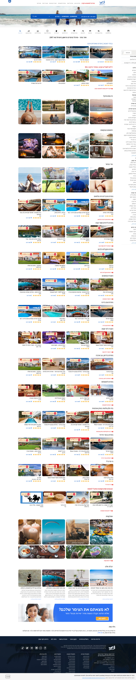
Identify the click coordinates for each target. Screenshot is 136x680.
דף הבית (112, 666)
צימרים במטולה (71, 663)
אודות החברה (111, 668)
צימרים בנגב (86, 661)
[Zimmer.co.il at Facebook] (45, 647)
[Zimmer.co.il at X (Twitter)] (27, 647)
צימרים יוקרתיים (57, 659)
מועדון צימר (111, 669)
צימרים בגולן (86, 666)
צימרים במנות (72, 671)
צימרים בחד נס (71, 658)
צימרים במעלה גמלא (70, 673)
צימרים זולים (58, 658)
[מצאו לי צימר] (65, 612)
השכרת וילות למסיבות (42, 659)
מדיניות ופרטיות (95, 639)
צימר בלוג (53, 639)
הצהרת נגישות (63, 639)
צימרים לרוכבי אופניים (56, 669)
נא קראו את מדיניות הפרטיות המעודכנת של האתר (93, 678)
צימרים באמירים (71, 656)
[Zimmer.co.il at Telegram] (31, 647)
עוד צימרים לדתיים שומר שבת (105, 246)
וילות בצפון (44, 658)
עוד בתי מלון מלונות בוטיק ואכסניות (104, 431)
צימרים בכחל (72, 661)
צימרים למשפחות (62, 3)
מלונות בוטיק (44, 663)
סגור (8, 676)
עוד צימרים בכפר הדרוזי (106, 458)
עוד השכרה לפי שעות (107, 352)
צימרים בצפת (72, 666)
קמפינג (59, 668)
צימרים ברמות (72, 669)
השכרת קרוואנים (53, 3)
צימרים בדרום (86, 659)
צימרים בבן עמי (71, 664)
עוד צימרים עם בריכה (107, 325)
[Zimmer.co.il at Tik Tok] (22, 647)
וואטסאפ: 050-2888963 (108, 659)
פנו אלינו (100, 633)
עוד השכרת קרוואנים (107, 299)
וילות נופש (44, 656)
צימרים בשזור (72, 659)
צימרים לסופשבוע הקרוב (88, 3)
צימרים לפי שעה (57, 666)
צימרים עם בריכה (57, 673)
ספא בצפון (44, 661)
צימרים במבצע (57, 656)
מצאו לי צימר (45, 3)
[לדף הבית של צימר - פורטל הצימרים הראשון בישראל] (112, 648)
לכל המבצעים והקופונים (106, 511)
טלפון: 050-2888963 (109, 658)
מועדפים (39, 3)
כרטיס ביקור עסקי (43, 639)
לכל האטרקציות (107, 560)
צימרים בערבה (86, 663)
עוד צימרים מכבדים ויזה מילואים (105, 219)
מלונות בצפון (44, 664)
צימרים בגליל (86, 668)
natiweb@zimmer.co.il (108, 664)
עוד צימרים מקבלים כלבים (106, 272)
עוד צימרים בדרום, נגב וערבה (105, 378)
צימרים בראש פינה (71, 668)
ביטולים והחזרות (83, 639)
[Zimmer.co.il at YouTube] (36, 646)
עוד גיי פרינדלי (108, 484)
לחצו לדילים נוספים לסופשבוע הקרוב (103, 88)
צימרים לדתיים (57, 661)
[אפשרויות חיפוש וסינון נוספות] (57, 24)
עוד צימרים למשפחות (107, 405)
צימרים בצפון (77, 3)
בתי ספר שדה (58, 671)
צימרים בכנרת (86, 664)
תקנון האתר (73, 639)
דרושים (112, 671)
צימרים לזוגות (70, 3)
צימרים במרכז (86, 658)
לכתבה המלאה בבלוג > (35, 599)
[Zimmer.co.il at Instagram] (40, 647)
